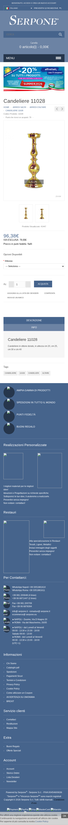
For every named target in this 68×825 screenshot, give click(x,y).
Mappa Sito (11, 728)
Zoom (58, 196)
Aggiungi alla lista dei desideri (23, 293)
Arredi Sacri (19, 107)
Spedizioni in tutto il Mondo (36, 402)
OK (64, 816)
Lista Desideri (13, 777)
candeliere (10, 373)
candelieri (33, 373)
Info (34, 327)
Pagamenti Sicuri (14, 676)
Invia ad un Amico (15, 298)
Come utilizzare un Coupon (19, 693)
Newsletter (11, 781)
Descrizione (34, 320)
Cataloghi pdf (12, 667)
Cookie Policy (13, 688)
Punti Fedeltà (26, 414)
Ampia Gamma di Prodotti (33, 390)
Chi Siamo (11, 663)
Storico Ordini (12, 773)
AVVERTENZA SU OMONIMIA (20, 697)
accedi (27, 3)
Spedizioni (11, 672)
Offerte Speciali (13, 750)
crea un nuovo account (44, 3)
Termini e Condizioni (16, 680)
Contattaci (11, 719)
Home (6, 107)
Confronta (49, 293)
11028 (22, 373)
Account (10, 769)
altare (45, 373)
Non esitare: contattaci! (14, 503)
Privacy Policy (13, 684)
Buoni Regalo (26, 426)
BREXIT (10, 701)
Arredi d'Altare (38, 107)
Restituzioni (12, 724)
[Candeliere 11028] (34, 160)
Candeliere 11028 (14, 110)
